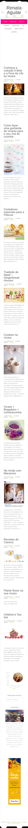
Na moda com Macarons (12, 472)
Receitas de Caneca (11, 541)
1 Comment (12, 285)
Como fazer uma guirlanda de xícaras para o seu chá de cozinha (13, 131)
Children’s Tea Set (12, 616)
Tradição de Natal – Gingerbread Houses (11, 276)
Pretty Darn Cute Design (14, 823)
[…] (18, 114)
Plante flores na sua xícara (13, 592)
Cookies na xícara (11, 336)
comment (11, 81)
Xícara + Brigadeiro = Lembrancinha (12, 409)
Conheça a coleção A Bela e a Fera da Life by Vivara (13, 72)
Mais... (14, 688)
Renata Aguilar (14, 10)
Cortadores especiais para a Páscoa (14, 212)
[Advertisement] (14, 50)
